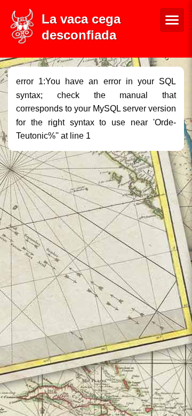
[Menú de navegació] (172, 20)
